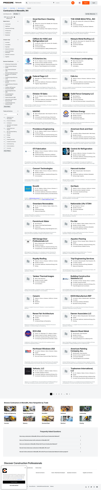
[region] (14, 477)
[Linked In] (86, 487)
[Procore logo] (8, 3)
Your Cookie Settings (14, 485)
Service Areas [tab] (38, 467)
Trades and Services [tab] (28, 467)
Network (18, 2)
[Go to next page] (69, 394)
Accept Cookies (14, 482)
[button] (4, 24)
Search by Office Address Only (9, 17)
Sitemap (51, 486)
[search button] (72, 2)
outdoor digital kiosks (46, 199)
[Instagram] (94, 487)
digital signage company (34, 198)
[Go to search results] (17, 114)
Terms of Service (32, 486)
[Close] (25, 467)
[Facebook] (88, 487)
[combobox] (63, 3)
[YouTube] (97, 487)
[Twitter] (91, 487)
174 (67, 394)
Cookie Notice (19, 479)
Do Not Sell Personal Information (43, 486)
